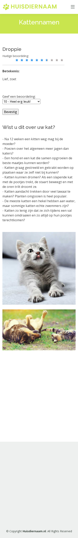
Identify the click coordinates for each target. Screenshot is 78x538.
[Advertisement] (39, 484)
